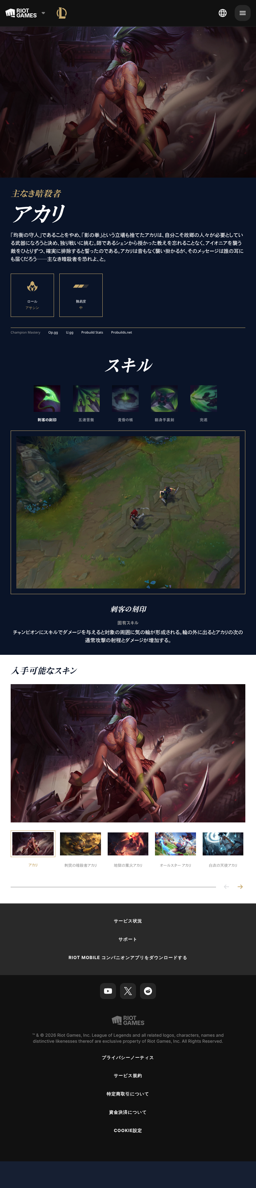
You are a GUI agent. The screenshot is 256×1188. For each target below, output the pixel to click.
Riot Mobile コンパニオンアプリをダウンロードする (128, 957)
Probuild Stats (92, 333)
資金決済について (128, 1112)
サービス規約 (128, 1075)
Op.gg (53, 333)
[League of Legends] (61, 13)
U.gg (69, 333)
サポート (127, 939)
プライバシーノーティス (128, 1057)
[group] (125, 404)
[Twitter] (128, 991)
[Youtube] (108, 991)
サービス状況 (128, 921)
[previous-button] (226, 887)
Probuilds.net (121, 333)
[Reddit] (148, 991)
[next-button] (240, 887)
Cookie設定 (128, 1130)
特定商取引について (128, 1094)
